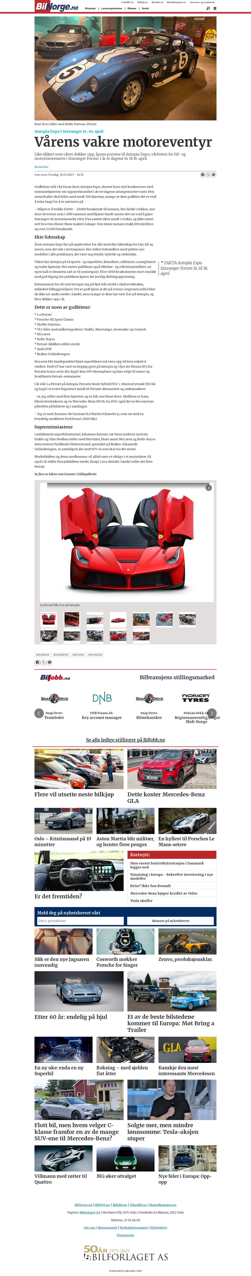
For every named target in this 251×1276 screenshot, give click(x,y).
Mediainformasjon (134, 1228)
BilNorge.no (83, 1205)
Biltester (132, 8)
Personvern (125, 1235)
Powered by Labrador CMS (125, 1270)
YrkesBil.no (127, 2)
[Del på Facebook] (202, 174)
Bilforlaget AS (90, 1212)
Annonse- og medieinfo (202, 2)
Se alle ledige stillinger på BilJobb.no (125, 740)
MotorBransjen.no (176, 2)
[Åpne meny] (215, 8)
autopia (78, 654)
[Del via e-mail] (213, 174)
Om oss (89, 1228)
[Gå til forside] (56, 6)
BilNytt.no (142, 2)
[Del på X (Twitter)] (208, 174)
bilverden (60, 654)
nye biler (95, 654)
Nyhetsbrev (158, 1228)
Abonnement (107, 1228)
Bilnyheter (90, 8)
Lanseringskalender (111, 8)
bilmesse (42, 654)
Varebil (145, 8)
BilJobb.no (157, 2)
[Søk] (208, 8)
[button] (39, 713)
